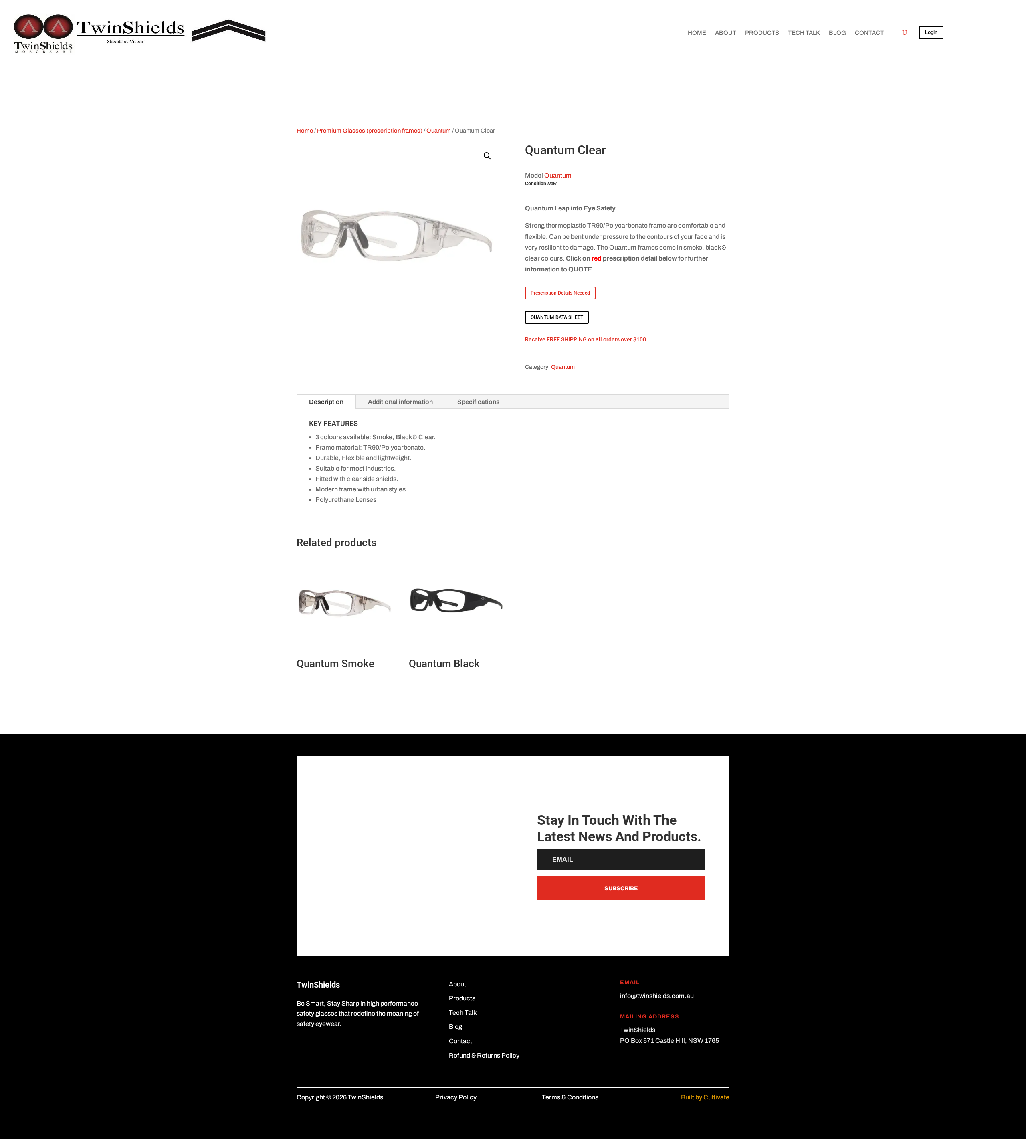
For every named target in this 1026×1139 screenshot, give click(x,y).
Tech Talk (804, 33)
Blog (837, 33)
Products (762, 33)
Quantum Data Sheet (557, 317)
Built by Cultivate (705, 1097)
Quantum (438, 130)
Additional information (400, 401)
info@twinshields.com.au (657, 995)
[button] (487, 156)
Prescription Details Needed (560, 293)
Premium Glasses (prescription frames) (369, 130)
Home (697, 33)
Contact (869, 33)
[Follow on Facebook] (303, 1047)
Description (326, 401)
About (725, 33)
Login (931, 32)
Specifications (478, 401)
